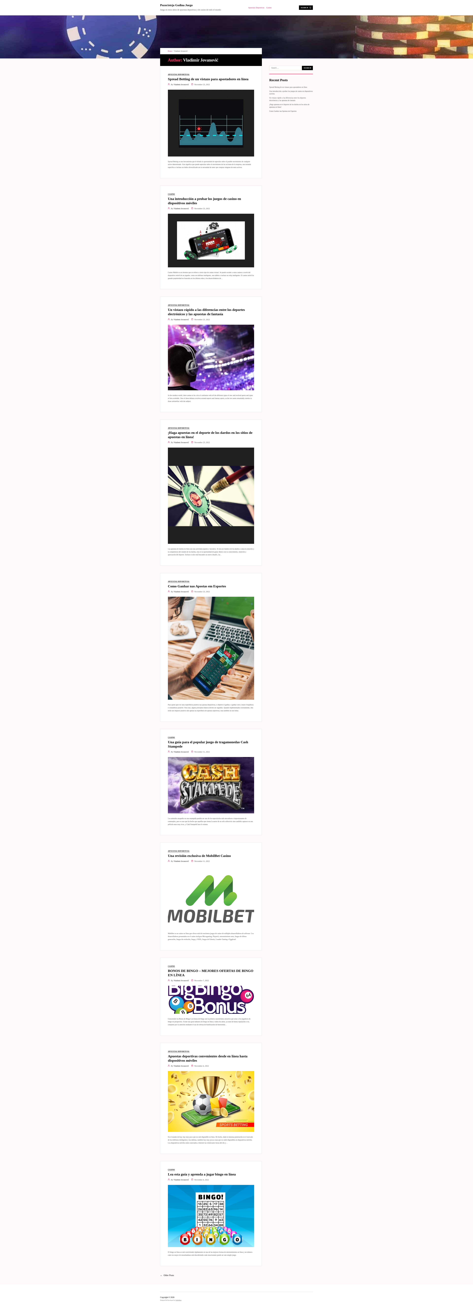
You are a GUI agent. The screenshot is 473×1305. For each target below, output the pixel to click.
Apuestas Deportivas (256, 8)
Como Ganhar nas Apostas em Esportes (197, 586)
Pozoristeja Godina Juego (176, 5)
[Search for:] (284, 68)
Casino (269, 8)
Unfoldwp (178, 1300)
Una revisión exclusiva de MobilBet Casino (199, 856)
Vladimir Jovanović (181, 85)
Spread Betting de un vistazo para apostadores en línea (208, 79)
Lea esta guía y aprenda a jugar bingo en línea (202, 1174)
